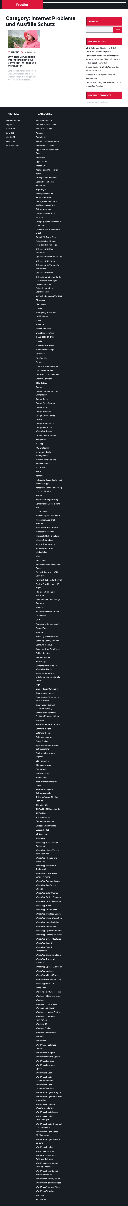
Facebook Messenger (45, 349)
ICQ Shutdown (42, 448)
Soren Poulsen (42, 741)
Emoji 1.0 (40, 324)
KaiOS (39, 471)
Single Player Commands (47, 689)
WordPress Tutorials (45, 1191)
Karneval (40, 476)
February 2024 (12, 145)
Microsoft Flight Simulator (48, 536)
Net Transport (42, 560)
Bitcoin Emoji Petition (45, 213)
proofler (15, 52)
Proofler (22, 4)
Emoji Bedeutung (43, 328)
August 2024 (12, 124)
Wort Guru (40, 1195)
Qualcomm (41, 615)
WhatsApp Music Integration (49, 918)
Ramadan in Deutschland (47, 624)
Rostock (39, 632)
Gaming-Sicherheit (44, 370)
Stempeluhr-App (43, 765)
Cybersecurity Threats (46, 261)
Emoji (38, 320)
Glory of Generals (44, 379)
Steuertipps (41, 769)
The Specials (42, 805)
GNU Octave (41, 383)
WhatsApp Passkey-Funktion (49, 934)
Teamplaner (41, 777)
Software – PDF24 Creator (48, 724)
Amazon (39, 133)
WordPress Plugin (44, 1073)
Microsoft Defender (45, 532)
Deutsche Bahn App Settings (49, 296)
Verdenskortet (42, 830)
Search (93, 21)
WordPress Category (45, 1052)
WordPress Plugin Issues (47, 1112)
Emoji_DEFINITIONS (45, 337)
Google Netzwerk (43, 411)
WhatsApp (40, 838)
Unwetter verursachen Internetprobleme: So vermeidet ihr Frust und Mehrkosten (22, 61)
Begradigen (41, 189)
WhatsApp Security (45, 943)
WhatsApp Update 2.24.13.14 (49, 967)
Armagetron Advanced (46, 177)
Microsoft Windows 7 (45, 544)
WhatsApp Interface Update (48, 914)
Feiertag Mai (41, 358)
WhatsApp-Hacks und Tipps (48, 979)
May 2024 (10, 137)
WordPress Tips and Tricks (48, 1187)
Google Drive (42, 399)
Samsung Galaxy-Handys (47, 640)
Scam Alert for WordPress (48, 649)
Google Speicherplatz (45, 423)
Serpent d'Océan (43, 657)
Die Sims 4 (41, 300)
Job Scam (40, 467)
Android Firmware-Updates (48, 141)
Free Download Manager (47, 366)
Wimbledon (41, 988)
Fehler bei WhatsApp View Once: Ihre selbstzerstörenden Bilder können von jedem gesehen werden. (103, 59)
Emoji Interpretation (45, 333)
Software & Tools (43, 733)
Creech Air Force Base (46, 237)
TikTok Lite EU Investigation (48, 809)
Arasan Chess (42, 166)
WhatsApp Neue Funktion (47, 922)
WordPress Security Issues (48, 1178)
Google (39, 387)
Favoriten (40, 354)
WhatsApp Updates (45, 971)
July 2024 (10, 129)
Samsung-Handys (44, 645)
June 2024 (11, 133)
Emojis (39, 341)
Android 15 (41, 137)
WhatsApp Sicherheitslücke (48, 955)
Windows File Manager (46, 1032)
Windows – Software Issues (48, 992)
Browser (39, 217)
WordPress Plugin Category (48, 1092)
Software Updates (44, 737)
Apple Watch (42, 161)
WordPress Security (45, 1151)
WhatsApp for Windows (46, 909)
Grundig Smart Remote (46, 435)
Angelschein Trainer (45, 145)
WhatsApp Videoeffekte (47, 975)
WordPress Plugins (44, 1147)
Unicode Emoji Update (46, 826)
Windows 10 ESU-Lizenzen (48, 996)
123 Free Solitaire (44, 120)
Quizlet (39, 620)
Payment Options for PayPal (49, 580)
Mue (38, 556)
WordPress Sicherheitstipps (48, 1183)
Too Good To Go (43, 817)
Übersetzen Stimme (45, 821)
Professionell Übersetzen (47, 611)
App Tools (40, 157)
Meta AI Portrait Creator (47, 527)
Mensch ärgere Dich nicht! (48, 515)
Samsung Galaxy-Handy (47, 636)
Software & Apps (43, 729)
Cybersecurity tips (44, 273)
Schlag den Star (43, 653)
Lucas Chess (41, 511)
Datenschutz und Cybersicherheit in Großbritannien (44, 288)
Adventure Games (44, 129)
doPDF (39, 308)
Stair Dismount (42, 761)
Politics (39, 607)
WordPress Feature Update (48, 1057)
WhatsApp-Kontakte (45, 983)
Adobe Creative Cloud (46, 124)
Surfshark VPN (42, 773)
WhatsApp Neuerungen (46, 926)
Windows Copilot (43, 1028)
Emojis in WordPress (45, 345)
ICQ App (39, 443)
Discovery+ (41, 304)
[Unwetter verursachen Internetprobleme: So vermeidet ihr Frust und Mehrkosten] (24, 39)
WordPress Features (45, 1061)
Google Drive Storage (45, 403)
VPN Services (42, 834)
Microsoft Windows (44, 540)
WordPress (41, 1040)
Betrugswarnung (43, 209)
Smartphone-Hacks (45, 693)
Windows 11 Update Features (49, 1012)
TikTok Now (41, 813)
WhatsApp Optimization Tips (49, 930)
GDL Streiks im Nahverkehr (48, 374)
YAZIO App (41, 1199)
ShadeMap (41, 661)
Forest (39, 362)
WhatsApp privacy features (48, 939)
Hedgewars (41, 439)
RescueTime (41, 628)
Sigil (38, 684)
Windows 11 (41, 1000)
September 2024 (13, 120)
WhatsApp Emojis (44, 905)
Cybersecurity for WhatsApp (49, 256)
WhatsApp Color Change (47, 893)
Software (40, 720)
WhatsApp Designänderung (48, 901)
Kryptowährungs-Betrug (47, 499)
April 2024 (10, 141)
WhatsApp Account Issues (48, 881)
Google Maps (42, 407)
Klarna (39, 495)
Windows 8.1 (41, 1024)
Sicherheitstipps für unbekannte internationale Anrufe (48, 677)
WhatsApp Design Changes (48, 897)
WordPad (40, 1036)
